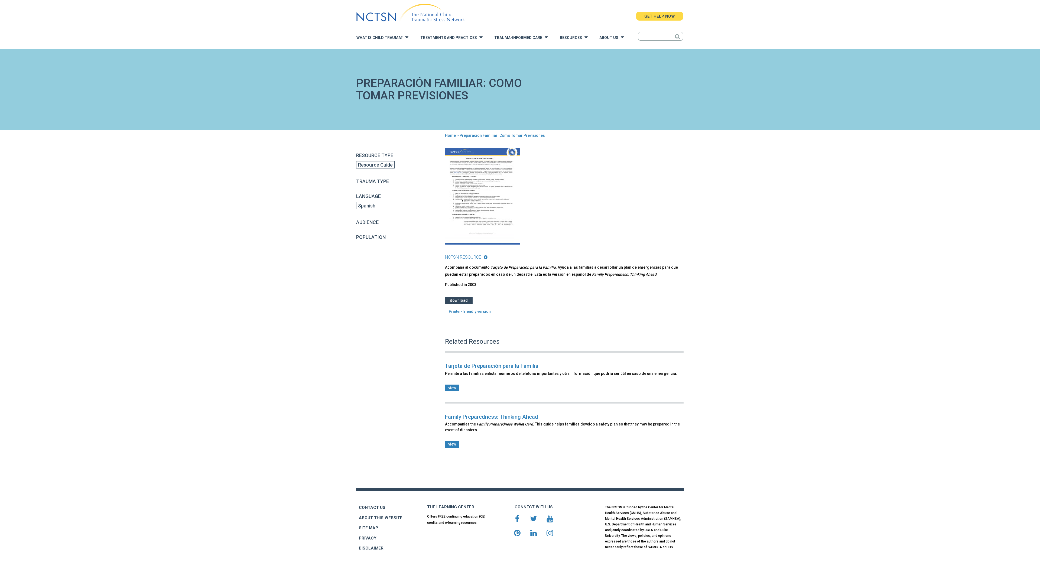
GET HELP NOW (659, 16)
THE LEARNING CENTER (450, 507)
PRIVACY (367, 538)
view (452, 388)
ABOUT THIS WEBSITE (380, 517)
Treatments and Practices (449, 37)
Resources (572, 37)
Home (450, 135)
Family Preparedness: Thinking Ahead (491, 417)
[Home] (410, 13)
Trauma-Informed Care (519, 37)
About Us (610, 37)
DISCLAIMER (371, 548)
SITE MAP (368, 527)
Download (459, 300)
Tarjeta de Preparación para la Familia (491, 366)
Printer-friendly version (470, 311)
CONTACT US (372, 507)
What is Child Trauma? (380, 37)
